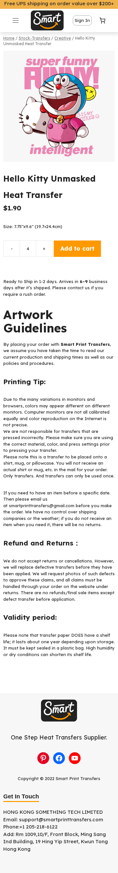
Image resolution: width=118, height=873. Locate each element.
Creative (62, 38)
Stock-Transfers (34, 38)
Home (8, 38)
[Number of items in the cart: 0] (102, 20)
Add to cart (77, 248)
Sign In (82, 20)
